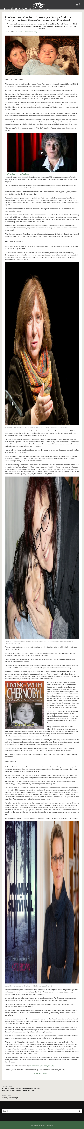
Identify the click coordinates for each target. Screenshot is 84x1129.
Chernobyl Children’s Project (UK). (41, 1066)
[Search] (79, 1111)
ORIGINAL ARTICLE (42, 1073)
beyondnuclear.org (31, 32)
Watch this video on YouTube (18, 174)
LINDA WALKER (18, 32)
